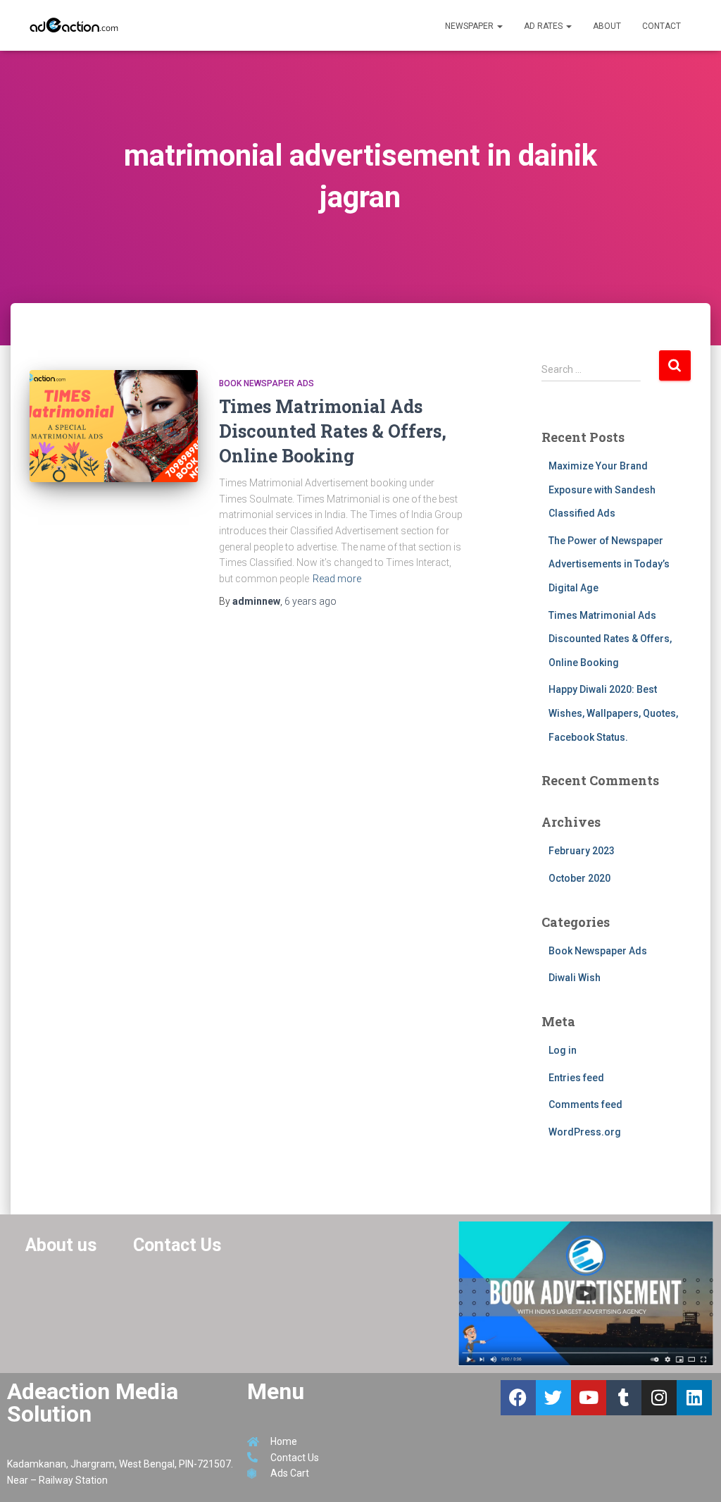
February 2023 (581, 850)
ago (310, 601)
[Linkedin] (694, 1397)
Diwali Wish (574, 977)
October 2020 (579, 878)
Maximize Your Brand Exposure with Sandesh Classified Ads (602, 489)
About (607, 26)
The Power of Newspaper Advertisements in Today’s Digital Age (609, 564)
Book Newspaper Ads (266, 383)
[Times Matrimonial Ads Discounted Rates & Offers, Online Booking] (114, 426)
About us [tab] (60, 1245)
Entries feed (576, 1077)
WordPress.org (584, 1132)
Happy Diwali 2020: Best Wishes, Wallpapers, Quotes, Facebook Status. (613, 713)
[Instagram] (659, 1397)
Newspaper (470, 26)
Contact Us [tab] (177, 1245)
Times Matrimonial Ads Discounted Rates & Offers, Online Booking (332, 431)
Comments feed (585, 1104)
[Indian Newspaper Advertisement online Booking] (75, 25)
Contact (661, 26)
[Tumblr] (623, 1397)
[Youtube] (588, 1397)
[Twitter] (553, 1397)
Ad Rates (544, 26)
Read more (337, 578)
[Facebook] (518, 1397)
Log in (562, 1050)
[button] (499, 26)
